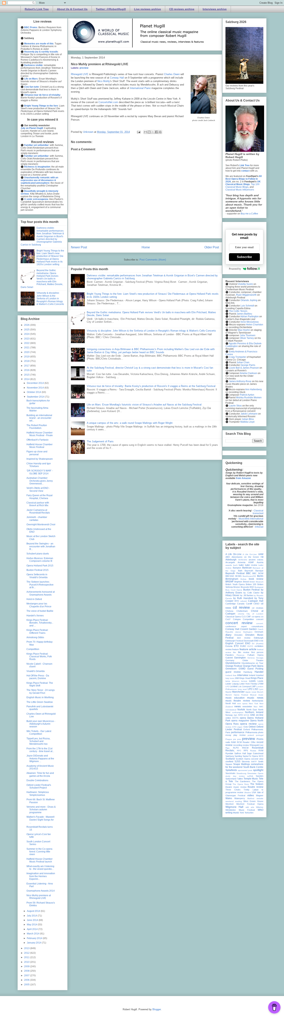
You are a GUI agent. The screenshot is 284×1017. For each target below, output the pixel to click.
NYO (240, 715)
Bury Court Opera (233, 590)
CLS (243, 616)
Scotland (230, 758)
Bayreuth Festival (235, 573)
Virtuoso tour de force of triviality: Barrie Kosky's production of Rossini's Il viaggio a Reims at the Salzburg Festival (151, 386)
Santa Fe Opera (250, 756)
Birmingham (231, 579)
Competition (32, 649)
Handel (259, 671)
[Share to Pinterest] (160, 132)
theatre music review (236, 787)
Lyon (261, 689)
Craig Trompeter (237, 357)
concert (259, 619)
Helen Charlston (254, 324)
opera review (248, 723)
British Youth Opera (235, 584)
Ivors (232, 678)
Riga (227, 748)
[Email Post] (138, 131)
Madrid (228, 692)
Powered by (235, 268)
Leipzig (235, 684)
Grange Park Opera (253, 666)
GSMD (242, 668)
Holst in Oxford (34, 599)
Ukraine (247, 792)
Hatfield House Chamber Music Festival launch (39, 860)
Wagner (259, 795)
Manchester (238, 691)
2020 (27, 352)
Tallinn (240, 779)
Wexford (229, 804)
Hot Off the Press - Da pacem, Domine (37, 677)
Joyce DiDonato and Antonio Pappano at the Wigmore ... (40, 758)
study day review (235, 776)
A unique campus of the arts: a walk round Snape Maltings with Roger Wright (130, 422)
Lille (240, 686)
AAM (260, 554)
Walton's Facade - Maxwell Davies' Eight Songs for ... (40, 820)
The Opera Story (241, 784)
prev (239, 739)
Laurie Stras (235, 405)
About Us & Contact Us (72, 9)
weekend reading (233, 801)
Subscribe (244, 257)
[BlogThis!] (149, 132)
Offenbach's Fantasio (37, 439)
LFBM (260, 684)
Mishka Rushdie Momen (249, 397)
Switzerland (230, 779)
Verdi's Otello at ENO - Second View (38, 489)
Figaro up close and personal (36, 453)
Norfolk (241, 709)
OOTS (235, 718)
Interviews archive (215, 9)
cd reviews (257, 608)
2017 (27, 365)
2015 (27, 374)
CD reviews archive (181, 9)
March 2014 (33, 933)
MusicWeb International (251, 518)
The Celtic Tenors (238, 311)
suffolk (250, 776)
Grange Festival (233, 666)
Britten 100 (251, 584)
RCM (239, 742)
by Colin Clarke (251, 592)
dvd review (243, 638)
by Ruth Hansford (243, 598)
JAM (237, 678)
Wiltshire (259, 807)
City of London (255, 614)
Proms (260, 739)
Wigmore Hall (234, 806)
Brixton (236, 587)
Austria (260, 562)
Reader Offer (249, 742)
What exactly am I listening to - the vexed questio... (40, 867)
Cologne (237, 619)
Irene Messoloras (250, 322)
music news (255, 697)
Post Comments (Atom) (152, 259)
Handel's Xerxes (35, 615)
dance (238, 632)
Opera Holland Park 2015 (39, 565)
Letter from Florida (248, 684)
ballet (241, 565)
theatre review (255, 787)
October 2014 (34, 392)
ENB (261, 641)
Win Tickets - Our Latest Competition (38, 732)
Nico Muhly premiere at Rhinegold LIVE (38, 896)
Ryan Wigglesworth (246, 295)
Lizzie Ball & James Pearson (244, 367)
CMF (248, 616)
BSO (252, 587)
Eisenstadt (248, 641)
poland (251, 735)
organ (239, 727)
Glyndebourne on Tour (252, 663)
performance (237, 732)
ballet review (251, 565)
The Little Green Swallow (39, 702)
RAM (233, 742)
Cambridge (230, 603)
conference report (236, 626)
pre (234, 739)
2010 (27, 962)
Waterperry (239, 798)
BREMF (229, 581)
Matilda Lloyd (247, 422)
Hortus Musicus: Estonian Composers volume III (39, 559)
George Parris (248, 365)
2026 (27, 325)
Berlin (260, 576)
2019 (27, 356)
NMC (261, 707)
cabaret (243, 601)
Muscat (253, 695)
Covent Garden (248, 629)
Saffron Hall (240, 753)
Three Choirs (233, 790)
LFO (227, 686)
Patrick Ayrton (247, 394)
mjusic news (250, 692)
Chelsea (229, 611)
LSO (255, 689)
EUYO (250, 646)
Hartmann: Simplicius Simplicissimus (37, 793)
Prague (228, 739)
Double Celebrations (37, 780)
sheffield (229, 761)
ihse (234, 675)
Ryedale (229, 753)
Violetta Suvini (245, 284)
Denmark (259, 632)
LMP (254, 686)
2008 (27, 971)
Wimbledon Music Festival (240, 810)
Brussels (245, 587)
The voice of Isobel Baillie (39, 611)
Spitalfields (231, 770)
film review (243, 652)
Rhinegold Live (257, 745)
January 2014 (34, 942)
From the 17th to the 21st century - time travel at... (40, 750)
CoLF (228, 619)
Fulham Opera (255, 655)
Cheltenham (242, 611)
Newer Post (79, 247)
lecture (244, 681)
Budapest (259, 587)
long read (242, 689)
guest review (233, 672)
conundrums (257, 626)
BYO (237, 601)
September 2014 (36, 396)
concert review (239, 623)
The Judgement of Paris (100, 441)
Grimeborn (231, 668)
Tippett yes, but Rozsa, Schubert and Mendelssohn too (38, 741)
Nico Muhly (103, 81)
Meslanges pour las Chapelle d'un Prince (38, 605)
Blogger (156, 1009)
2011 (27, 957)
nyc (235, 715)
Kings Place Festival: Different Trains (37, 631)
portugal (259, 735)
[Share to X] (153, 132)
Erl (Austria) (257, 643)
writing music (232, 812)
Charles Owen (172, 74)
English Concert (234, 643)
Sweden (259, 776)
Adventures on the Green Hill (247, 557)
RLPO (236, 748)
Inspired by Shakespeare (39, 459)
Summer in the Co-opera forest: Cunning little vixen (39, 852)
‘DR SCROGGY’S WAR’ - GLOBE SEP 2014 (39, 472)
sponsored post (245, 770)
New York (253, 703)
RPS (246, 750)
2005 (27, 984)
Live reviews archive (147, 9)
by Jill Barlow (246, 595)
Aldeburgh (230, 559)
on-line (259, 715)
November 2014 (35, 387)
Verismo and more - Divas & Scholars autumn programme (41, 809)
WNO (260, 810)
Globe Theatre (253, 660)
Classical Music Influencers (239, 189)
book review (256, 579)
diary (228, 634)
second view (257, 759)
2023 (27, 338)
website (260, 798)
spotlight (258, 770)
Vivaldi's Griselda (35, 671)
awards (228, 565)
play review (239, 735)
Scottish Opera (243, 759)
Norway (229, 715)
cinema (241, 614)
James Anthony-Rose (240, 381)
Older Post (211, 247)
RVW (260, 750)
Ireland (252, 675)
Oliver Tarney (247, 338)
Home (146, 247)
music (260, 695)
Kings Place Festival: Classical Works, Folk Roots (39, 656)
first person (257, 652)
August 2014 (34, 911)
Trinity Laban (251, 790)
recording (237, 745)
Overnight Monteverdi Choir (40, 524)
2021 (27, 347)
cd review (241, 607)
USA (254, 792)
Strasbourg (241, 773)
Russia (253, 751)
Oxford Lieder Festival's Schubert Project (38, 786)
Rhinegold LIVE (79, 74)
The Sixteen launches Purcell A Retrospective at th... (40, 584)
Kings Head (244, 678)
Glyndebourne (233, 663)
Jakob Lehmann (249, 413)
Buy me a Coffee (249, 213)
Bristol (246, 581)
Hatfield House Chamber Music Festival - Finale (39, 434)
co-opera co (257, 616)
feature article (248, 649)
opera (243, 718)
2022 (27, 343)
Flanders (229, 655)
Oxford (252, 726)
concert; (259, 623)
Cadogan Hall (255, 601)
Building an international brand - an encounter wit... (39, 418)
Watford (250, 798)
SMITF (254, 762)
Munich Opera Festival (236, 695)
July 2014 (32, 915)
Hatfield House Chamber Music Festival (39, 445)
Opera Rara (232, 724)
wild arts (250, 807)
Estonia (228, 646)
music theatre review (237, 700)
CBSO (256, 603)
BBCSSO (229, 576)
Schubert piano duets (37, 553)
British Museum (256, 582)
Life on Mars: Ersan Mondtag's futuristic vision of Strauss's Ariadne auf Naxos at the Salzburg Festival (144, 404)
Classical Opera (233, 616)
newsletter (247, 706)
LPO (250, 689)
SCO (261, 756)
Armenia (241, 562)
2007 (27, 975)
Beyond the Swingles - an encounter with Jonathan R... (40, 546)
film (234, 652)
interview (242, 675)
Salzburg (229, 756)
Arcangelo (230, 562)
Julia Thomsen (247, 335)
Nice (256, 707)
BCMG (238, 576)
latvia (227, 681)
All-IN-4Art (242, 560)
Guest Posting (255, 668)
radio (227, 742)
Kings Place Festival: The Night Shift (39, 684)
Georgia (259, 658)
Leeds (252, 681)
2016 (27, 370)
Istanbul (259, 675)
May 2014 (32, 924)
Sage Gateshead (255, 753)
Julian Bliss (248, 419)
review (246, 745)
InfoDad (259, 526)
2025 (27, 329)
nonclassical (230, 710)
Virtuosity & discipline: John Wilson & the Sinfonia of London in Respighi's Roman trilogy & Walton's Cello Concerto (151, 330)
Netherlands (257, 701)
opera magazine (240, 720)
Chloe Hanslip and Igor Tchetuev (38, 465)
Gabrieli (229, 658)
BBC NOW (257, 573)
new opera (242, 703)
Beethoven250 (249, 576)
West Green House (253, 801)
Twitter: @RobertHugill (111, 9)
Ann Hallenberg (253, 389)
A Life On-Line (233, 554)
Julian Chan (243, 362)
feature (235, 649)
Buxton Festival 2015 (37, 570)
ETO (236, 646)
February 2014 (35, 938)
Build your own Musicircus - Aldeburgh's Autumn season (40, 724)
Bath (240, 570)
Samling (238, 756)
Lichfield (233, 686)
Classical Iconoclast (258, 512)
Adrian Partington (249, 316)
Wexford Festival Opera (249, 804)
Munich (260, 692)
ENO (247, 643)
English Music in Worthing (40, 697)
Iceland (228, 675)
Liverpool (246, 686)
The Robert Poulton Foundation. (36, 426)
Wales (228, 798)
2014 (27, 379)
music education (235, 697)
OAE (252, 715)
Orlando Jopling (249, 300)
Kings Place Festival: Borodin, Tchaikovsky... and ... (39, 623)
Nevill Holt (230, 703)
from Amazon (243, 478)
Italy (227, 678)
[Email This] (145, 132)
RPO (239, 751)
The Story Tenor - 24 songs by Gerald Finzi (40, 691)
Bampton (237, 568)
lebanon (235, 681)
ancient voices (256, 559)
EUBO (243, 646)
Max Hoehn (244, 330)
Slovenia (246, 761)
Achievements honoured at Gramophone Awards (40, 593)
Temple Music (251, 778)
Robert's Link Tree (37, 9)
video (250, 795)
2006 (27, 980)
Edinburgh (258, 638)
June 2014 (33, 920)
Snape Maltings (241, 764)
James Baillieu (244, 313)
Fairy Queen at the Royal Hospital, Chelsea (39, 496)
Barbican (247, 567)
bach (235, 565)
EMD (256, 641)
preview (84, 68)
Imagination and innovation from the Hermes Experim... (40, 876)
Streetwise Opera (255, 773)
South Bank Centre (253, 767)
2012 (27, 953)
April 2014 (32, 929)
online (228, 718)
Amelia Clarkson (248, 373)
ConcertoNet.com (108, 102)
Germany (229, 660)
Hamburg (247, 672)
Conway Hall (117, 77)
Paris (227, 732)
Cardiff (249, 603)
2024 (27, 334)
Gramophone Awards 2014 (40, 890)
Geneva (251, 658)
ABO (227, 557)
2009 (27, 966)
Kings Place (257, 678)
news (237, 706)
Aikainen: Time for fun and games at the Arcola (40, 774)
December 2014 (35, 383)
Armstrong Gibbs (35, 637)
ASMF (251, 562)
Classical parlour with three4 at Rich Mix (37, 504)
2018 (27, 361)
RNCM (245, 748)
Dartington (248, 632)
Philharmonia (251, 732)
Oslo (245, 727)
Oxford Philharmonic (253, 729)
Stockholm (230, 773)
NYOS (246, 715)
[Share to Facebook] (156, 132)
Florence (240, 655)
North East (251, 709)
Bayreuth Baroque (254, 570)
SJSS (237, 761)
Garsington (240, 657)
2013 (27, 948)
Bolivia (243, 579)
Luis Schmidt (247, 305)
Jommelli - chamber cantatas (36, 518)
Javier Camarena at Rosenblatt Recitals (38, 511)
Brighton (238, 581)
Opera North (256, 720)
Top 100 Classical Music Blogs (242, 185)
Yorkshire (249, 812)
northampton (237, 712)
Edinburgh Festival (234, 641)
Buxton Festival (251, 589)
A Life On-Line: (250, 554)
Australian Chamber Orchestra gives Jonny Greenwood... (39, 481)
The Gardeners (242, 781)
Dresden (238, 635)
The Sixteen (256, 784)
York (242, 812)
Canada (240, 603)
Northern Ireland (254, 712)
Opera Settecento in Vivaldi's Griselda (37, 576)
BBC (248, 573)
